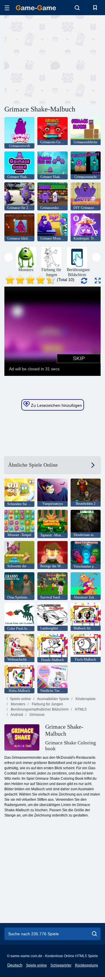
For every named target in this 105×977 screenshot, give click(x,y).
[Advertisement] (79, 59)
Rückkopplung (86, 965)
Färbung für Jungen (47, 704)
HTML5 (80, 709)
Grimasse (37, 715)
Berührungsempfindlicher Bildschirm (39, 709)
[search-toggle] (77, 7)
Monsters (17, 704)
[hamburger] (7, 8)
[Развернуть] (98, 280)
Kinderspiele (85, 699)
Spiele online (20, 699)
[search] (94, 933)
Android (16, 715)
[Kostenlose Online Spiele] (35, 7)
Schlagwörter (60, 965)
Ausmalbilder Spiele (52, 699)
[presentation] (8, 257)
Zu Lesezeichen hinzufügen (56, 405)
